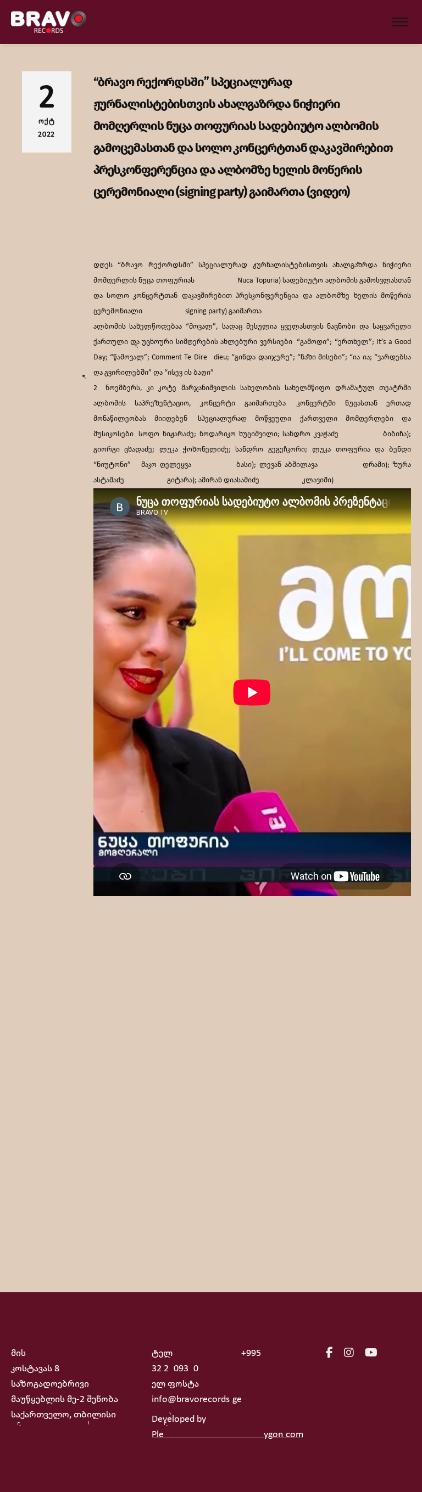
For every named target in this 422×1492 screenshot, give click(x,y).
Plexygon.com (227, 1434)
